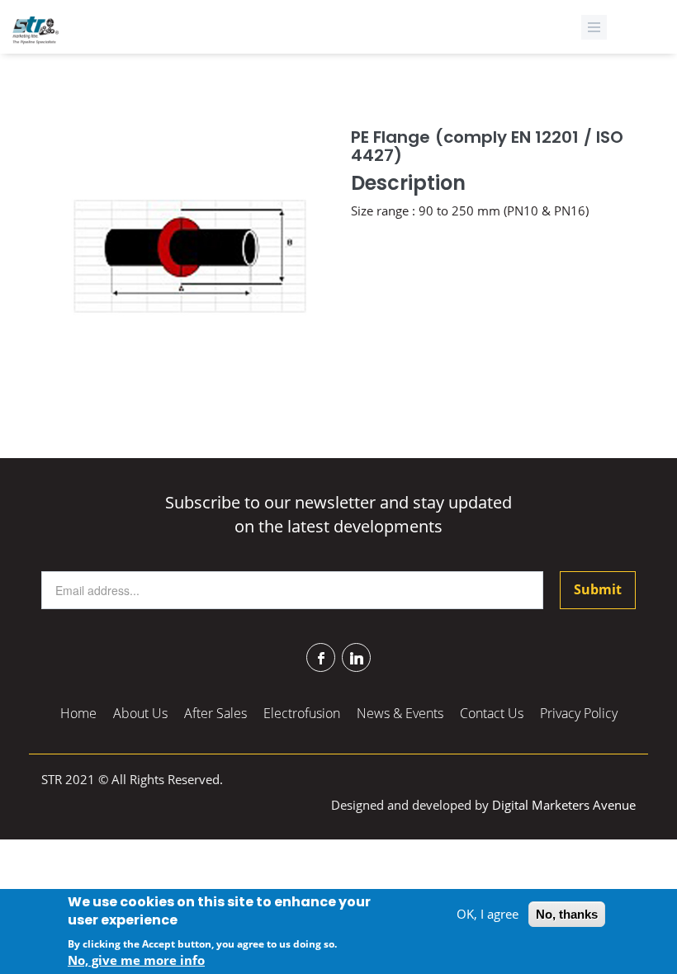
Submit (598, 589)
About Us (140, 713)
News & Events (400, 713)
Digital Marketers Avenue (564, 805)
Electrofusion (301, 713)
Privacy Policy (579, 713)
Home (78, 713)
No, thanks (567, 914)
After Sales (215, 713)
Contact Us (491, 713)
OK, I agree (487, 913)
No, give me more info (136, 960)
